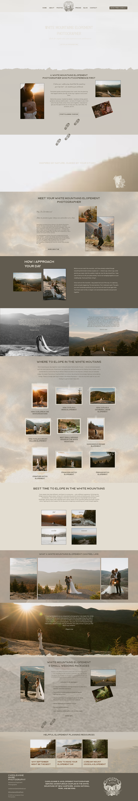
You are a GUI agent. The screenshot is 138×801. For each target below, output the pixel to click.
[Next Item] (122, 578)
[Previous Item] (16, 578)
